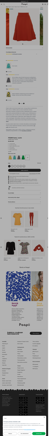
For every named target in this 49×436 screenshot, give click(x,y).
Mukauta (10, 433)
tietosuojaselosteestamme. (29, 429)
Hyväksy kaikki (39, 433)
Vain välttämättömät (24, 433)
